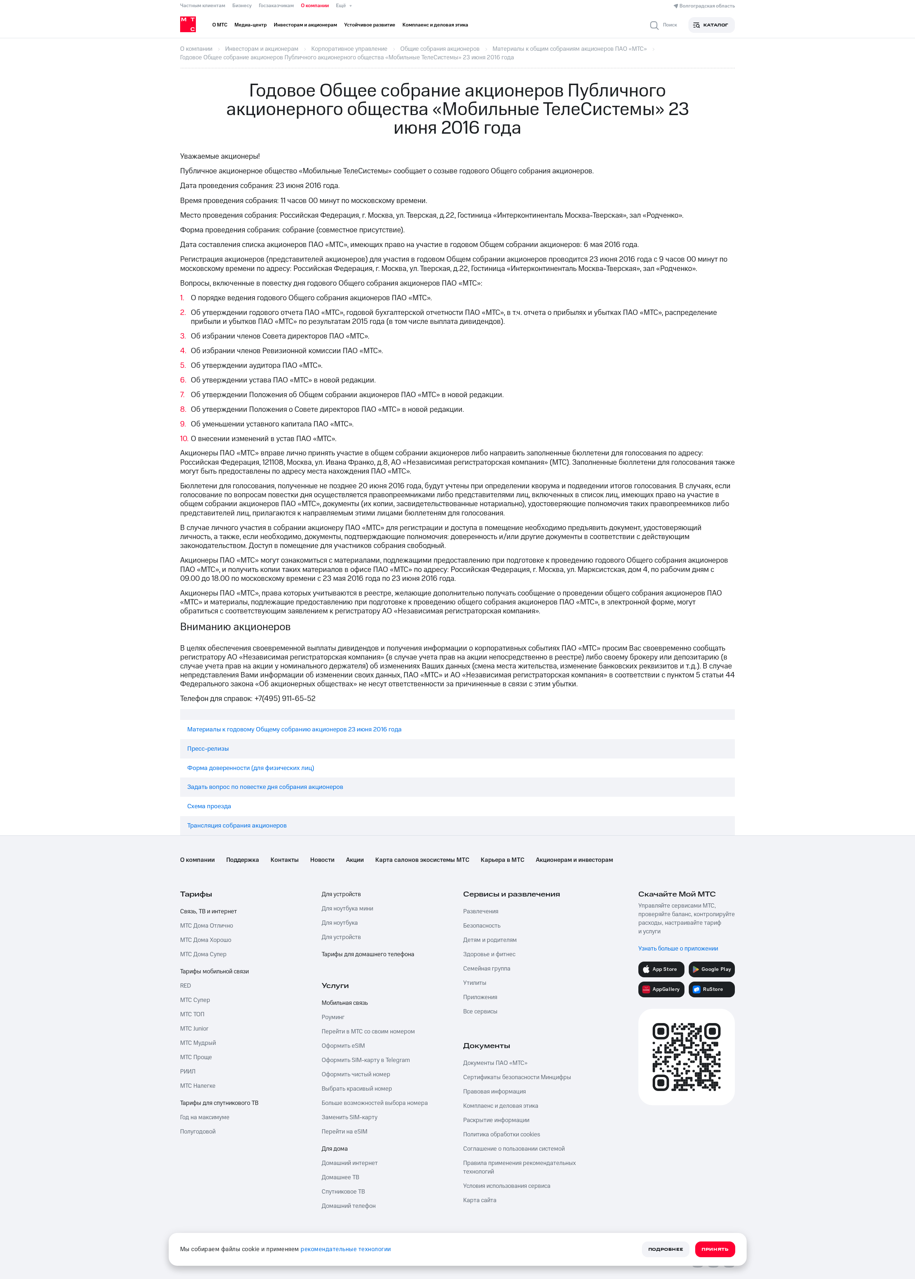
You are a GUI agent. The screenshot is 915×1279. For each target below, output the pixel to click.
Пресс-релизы (208, 748)
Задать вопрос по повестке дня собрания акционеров (265, 786)
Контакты (285, 860)
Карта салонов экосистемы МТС (422, 860)
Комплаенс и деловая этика (500, 1106)
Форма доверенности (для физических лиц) (250, 768)
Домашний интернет (350, 1163)
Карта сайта (479, 1200)
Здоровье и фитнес (489, 954)
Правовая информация (494, 1091)
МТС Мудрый (198, 1043)
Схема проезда (209, 806)
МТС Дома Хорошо (205, 940)
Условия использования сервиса (506, 1186)
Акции (355, 860)
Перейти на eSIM (344, 1131)
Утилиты (474, 983)
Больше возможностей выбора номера (375, 1103)
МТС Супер (195, 1000)
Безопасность (481, 926)
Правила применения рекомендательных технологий (519, 1167)
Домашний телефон (349, 1206)
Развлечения (480, 911)
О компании (315, 5)
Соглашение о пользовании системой (514, 1149)
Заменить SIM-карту (349, 1117)
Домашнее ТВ (340, 1177)
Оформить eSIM (343, 1046)
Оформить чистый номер (356, 1074)
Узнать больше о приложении (678, 948)
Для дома (335, 1149)
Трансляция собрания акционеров (237, 825)
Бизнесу (242, 5)
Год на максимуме (204, 1117)
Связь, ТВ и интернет (208, 911)
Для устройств (341, 894)
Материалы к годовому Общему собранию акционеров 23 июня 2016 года (294, 729)
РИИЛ (188, 1071)
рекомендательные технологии (346, 1249)
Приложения (480, 997)
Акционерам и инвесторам (574, 860)
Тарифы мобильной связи (214, 971)
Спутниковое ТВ (343, 1191)
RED (185, 986)
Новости (322, 860)
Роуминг (333, 1017)
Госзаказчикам (276, 5)
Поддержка (242, 860)
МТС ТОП (192, 1014)
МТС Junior (194, 1028)
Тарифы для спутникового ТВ (219, 1103)
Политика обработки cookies (501, 1134)
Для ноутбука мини (347, 908)
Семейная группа (486, 968)
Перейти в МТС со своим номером (368, 1031)
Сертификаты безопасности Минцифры (517, 1077)
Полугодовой (198, 1131)
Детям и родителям (490, 940)
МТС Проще (196, 1057)
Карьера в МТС (502, 860)
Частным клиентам (202, 5)
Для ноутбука (340, 923)
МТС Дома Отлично (206, 926)
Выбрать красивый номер (357, 1089)
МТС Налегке (198, 1086)
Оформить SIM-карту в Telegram (366, 1060)
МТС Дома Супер (203, 954)
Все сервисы (480, 1011)
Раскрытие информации (496, 1120)
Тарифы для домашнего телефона (368, 954)
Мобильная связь (345, 1003)
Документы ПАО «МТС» (495, 1063)
